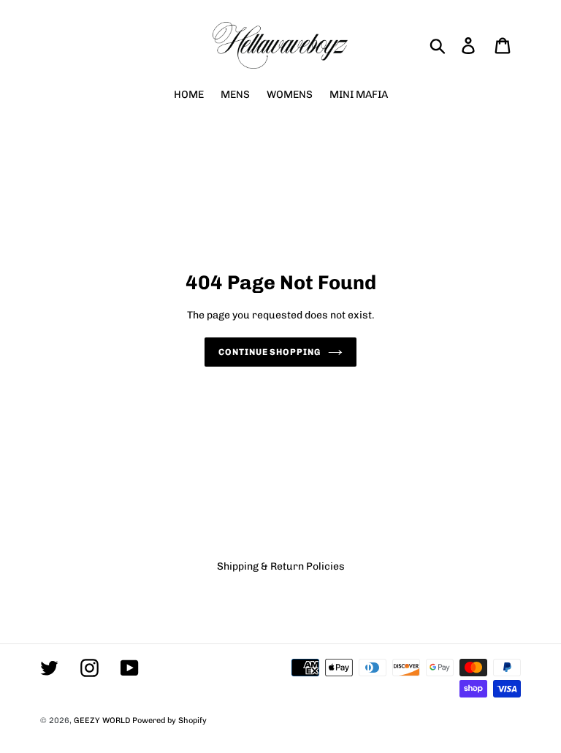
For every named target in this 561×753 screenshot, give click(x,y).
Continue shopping (269, 352)
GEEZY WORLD (102, 720)
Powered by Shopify (169, 720)
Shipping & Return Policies (281, 566)
